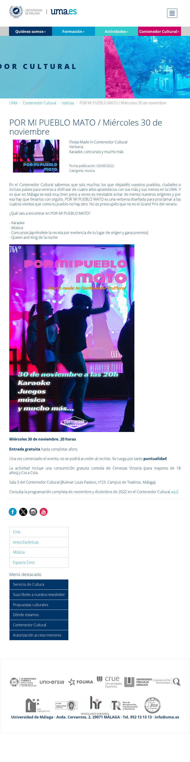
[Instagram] (33, 511)
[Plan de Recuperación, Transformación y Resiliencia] (124, 705)
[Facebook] (12, 511)
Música (19, 552)
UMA (13, 102)
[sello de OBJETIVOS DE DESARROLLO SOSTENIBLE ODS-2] (23, 681)
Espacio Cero (24, 562)
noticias (68, 102)
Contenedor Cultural (39, 102)
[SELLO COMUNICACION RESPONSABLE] (167, 681)
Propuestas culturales (30, 604)
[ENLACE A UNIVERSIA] (52, 681)
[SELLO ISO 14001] (66, 705)
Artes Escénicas (25, 542)
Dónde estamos (26, 614)
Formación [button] (72, 31)
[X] (23, 511)
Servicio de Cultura (28, 584)
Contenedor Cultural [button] (158, 31)
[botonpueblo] (36, 155)
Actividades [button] (115, 31)
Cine (16, 532)
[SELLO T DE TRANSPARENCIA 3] (37, 705)
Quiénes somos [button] (29, 31)
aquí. (175, 491)
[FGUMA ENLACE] (81, 681)
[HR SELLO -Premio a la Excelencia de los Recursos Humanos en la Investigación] (95, 705)
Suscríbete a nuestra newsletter (39, 594)
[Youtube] (43, 511)
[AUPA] (138, 681)
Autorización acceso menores (37, 635)
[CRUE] (109, 681)
